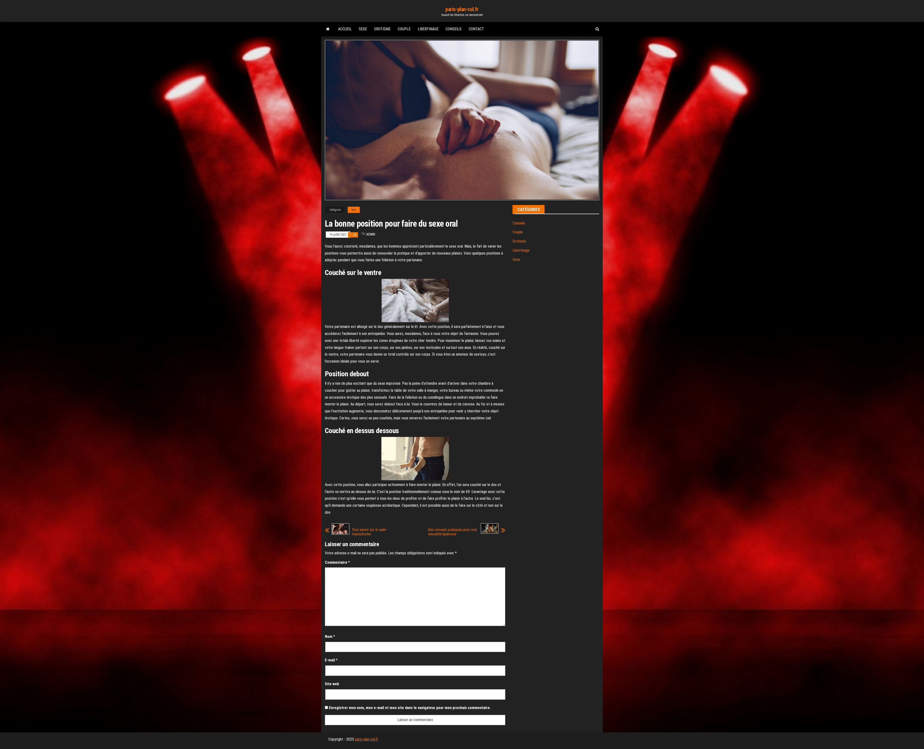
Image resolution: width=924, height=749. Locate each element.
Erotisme (382, 29)
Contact (476, 29)
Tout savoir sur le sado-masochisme (369, 532)
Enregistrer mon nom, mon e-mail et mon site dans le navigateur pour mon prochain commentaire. (410, 707)
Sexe (363, 29)
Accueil (345, 29)
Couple (404, 29)
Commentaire (337, 562)
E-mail (331, 660)
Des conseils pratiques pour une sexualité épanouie (452, 532)
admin (370, 234)
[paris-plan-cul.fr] (327, 29)
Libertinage (428, 29)
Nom (330, 636)
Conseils (454, 29)
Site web (332, 684)
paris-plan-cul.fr (462, 9)
